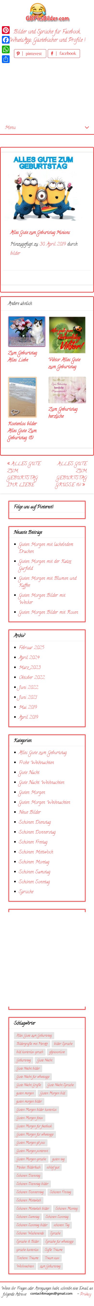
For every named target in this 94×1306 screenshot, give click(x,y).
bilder (15, 253)
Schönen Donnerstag (37, 832)
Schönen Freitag (33, 842)
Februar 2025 (31, 648)
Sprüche (26, 892)
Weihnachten (25, 1266)
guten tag (58, 1159)
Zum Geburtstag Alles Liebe (22, 357)
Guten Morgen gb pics (30, 1143)
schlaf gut (53, 1167)
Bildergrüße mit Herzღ (32, 1044)
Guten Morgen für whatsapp (35, 1134)
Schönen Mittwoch (36, 852)
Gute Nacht (29, 772)
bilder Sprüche (63, 1044)
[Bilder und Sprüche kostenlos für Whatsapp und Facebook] (47, 12)
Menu (10, 127)
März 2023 (29, 667)
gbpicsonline (57, 1052)
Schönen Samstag (34, 872)
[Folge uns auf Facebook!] (64, 57)
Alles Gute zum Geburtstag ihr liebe (23, 475)
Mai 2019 (28, 707)
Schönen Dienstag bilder (32, 1184)
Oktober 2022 (32, 677)
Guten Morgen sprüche (31, 1159)
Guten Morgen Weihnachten (44, 802)
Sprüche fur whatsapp (59, 1241)
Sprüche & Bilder (27, 1241)
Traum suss (52, 1258)
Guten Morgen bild (52, 1093)
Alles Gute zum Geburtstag (43, 753)
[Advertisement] (47, 90)
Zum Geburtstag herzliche (63, 413)
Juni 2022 (28, 687)
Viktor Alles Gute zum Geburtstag (64, 364)
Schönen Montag (34, 862)
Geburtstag (23, 1060)
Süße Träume (53, 1250)
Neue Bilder (30, 812)
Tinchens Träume (27, 1258)
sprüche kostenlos (27, 1250)
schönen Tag (61, 1225)
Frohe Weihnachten (36, 762)
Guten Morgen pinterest (32, 1151)
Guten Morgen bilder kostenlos (36, 1110)
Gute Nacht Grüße (28, 1085)
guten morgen (25, 1093)
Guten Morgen (32, 792)
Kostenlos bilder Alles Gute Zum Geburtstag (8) (22, 431)
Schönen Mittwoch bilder (32, 1208)
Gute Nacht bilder (28, 1068)
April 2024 (29, 657)
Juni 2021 (28, 697)
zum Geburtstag (50, 1266)
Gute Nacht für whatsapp (32, 1077)
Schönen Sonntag (34, 882)
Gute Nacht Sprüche (60, 1085)
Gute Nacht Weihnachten (41, 782)
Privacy (85, 1295)
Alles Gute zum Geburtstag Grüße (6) (71, 475)
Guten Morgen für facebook (34, 1126)
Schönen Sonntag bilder (31, 1225)
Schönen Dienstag (35, 822)
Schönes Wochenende (30, 1233)
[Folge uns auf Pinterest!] (31, 57)
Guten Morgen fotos (29, 1118)
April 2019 (28, 717)
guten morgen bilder (29, 1101)
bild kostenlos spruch (29, 1052)
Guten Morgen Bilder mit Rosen (48, 612)
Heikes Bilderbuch (28, 1167)
